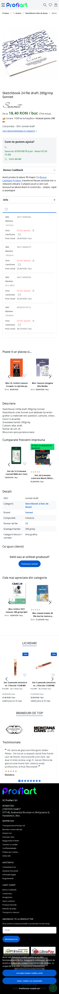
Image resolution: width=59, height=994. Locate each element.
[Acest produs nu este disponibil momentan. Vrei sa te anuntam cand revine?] (19, 234)
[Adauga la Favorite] (6, 209)
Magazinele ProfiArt (10, 840)
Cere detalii (15, 158)
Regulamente (8, 878)
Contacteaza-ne (9, 867)
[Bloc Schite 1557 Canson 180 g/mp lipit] (16, 593)
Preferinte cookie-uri (29, 988)
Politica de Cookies (10, 852)
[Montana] (45, 734)
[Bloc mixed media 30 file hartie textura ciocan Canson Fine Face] (42, 593)
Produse (5, 13)
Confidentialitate (9, 848)
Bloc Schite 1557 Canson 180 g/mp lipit (16, 610)
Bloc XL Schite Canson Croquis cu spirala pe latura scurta (16, 385)
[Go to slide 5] (31, 781)
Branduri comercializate (12, 829)
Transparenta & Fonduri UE (13, 825)
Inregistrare (7, 897)
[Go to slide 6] (34, 781)
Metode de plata (9, 908)
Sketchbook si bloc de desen (36, 13)
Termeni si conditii (9, 844)
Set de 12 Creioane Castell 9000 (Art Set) (16, 473)
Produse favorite (9, 905)
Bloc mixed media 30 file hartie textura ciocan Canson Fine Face (42, 615)
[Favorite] (50, 5)
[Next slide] (50, 376)
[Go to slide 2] (22, 781)
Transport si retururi (10, 912)
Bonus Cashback (13, 170)
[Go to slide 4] (28, 781)
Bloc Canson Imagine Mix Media (42, 384)
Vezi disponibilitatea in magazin (19, 130)
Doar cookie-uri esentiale (29, 980)
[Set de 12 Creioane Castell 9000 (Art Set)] (16, 456)
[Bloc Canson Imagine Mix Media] (42, 367)
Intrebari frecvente (10, 871)
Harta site (6, 856)
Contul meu (7, 893)
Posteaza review (29, 563)
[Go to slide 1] (19, 781)
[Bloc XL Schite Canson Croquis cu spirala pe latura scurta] (16, 367)
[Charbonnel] (14, 734)
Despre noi (7, 833)
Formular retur (8, 837)
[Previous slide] (9, 376)
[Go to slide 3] (25, 781)
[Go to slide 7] (37, 781)
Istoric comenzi (8, 901)
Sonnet (29, 512)
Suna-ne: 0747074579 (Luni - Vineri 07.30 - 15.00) (26, 153)
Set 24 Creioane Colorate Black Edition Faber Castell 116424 (42, 477)
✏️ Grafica (17, 13)
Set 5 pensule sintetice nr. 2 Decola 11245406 (43, 684)
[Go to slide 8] (40, 781)
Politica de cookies (19, 963)
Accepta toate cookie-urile (29, 973)
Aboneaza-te (11, 939)
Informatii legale (9, 874)
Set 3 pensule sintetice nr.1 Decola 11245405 (15, 684)
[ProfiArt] (17, 5)
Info (5, 199)
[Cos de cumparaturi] (55, 5)
